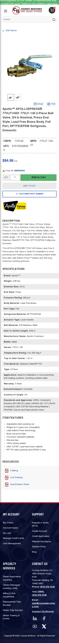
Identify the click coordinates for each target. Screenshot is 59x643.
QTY (6, 177)
